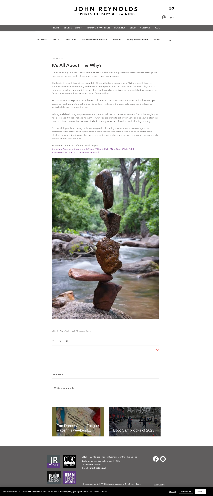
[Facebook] (156, 459)
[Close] (209, 491)
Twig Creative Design (133, 484)
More (157, 39)
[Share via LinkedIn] (67, 340)
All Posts (42, 39)
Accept (200, 491)
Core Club (70, 39)
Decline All (186, 491)
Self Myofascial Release (94, 39)
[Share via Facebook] (53, 340)
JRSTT (55, 39)
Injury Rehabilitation (138, 39)
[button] (171, 8)
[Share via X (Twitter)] (60, 340)
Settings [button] (172, 491)
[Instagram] (163, 459)
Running (117, 39)
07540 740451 (93, 464)
